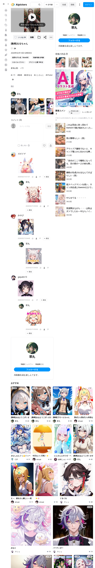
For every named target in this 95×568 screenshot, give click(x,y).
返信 (47, 177)
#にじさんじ (39, 75)
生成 (64, 4)
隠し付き (24, 145)
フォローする (32, 369)
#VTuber (49, 75)
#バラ (13, 75)
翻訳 (12, 86)
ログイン (88, 4)
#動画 (19, 75)
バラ (22, 68)
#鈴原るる (28, 75)
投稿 (72, 4)
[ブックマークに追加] (39, 37)
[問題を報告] (40, 177)
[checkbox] (19, 145)
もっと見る (86, 112)
